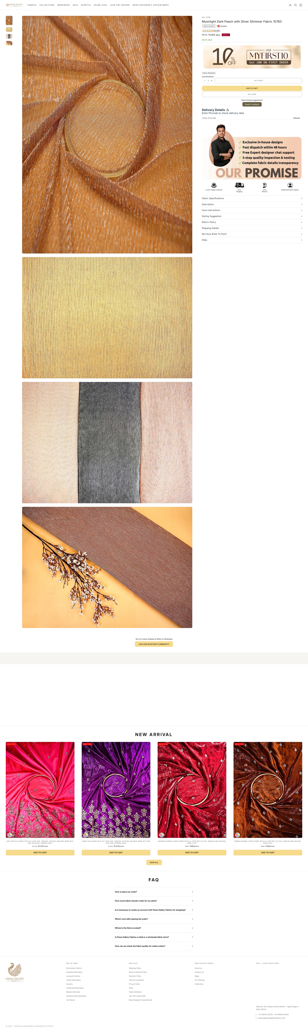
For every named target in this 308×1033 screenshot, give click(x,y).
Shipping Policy (135, 968)
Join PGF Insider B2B (137, 996)
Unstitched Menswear (74, 988)
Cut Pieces (70, 1000)
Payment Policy (135, 976)
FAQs (131, 988)
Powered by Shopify (44, 1026)
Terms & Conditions (136, 980)
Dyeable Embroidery (74, 972)
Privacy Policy (134, 984)
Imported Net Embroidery (76, 996)
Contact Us (199, 972)
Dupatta (86, 5)
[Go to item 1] (9, 20)
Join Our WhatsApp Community (154, 644)
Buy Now (258, 81)
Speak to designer (252, 104)
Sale (75, 5)
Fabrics (32, 5)
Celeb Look (100, 5)
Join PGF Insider (120, 5)
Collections (47, 5)
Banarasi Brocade (73, 992)
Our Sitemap (200, 980)
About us (198, 968)
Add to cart (252, 88)
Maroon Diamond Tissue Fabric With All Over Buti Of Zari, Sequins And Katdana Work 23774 (192, 842)
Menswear (64, 5)
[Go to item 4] (9, 43)
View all (154, 862)
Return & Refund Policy (138, 972)
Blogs (197, 976)
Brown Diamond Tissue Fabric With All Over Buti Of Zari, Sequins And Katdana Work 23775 (268, 842)
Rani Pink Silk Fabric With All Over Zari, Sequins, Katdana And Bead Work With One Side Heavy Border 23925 (40, 842)
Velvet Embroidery (73, 980)
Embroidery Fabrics (74, 968)
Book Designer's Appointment (151, 5)
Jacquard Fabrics (73, 976)
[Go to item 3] (9, 36)
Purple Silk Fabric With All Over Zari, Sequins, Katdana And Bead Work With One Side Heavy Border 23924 (116, 842)
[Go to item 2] (9, 29)
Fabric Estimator (209, 73)
